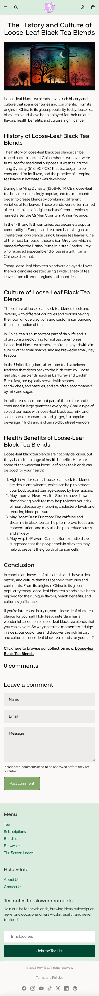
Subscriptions (15, 831)
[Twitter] (58, 988)
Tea (7, 824)
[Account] (82, 7)
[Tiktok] (49, 988)
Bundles (10, 838)
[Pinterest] (75, 988)
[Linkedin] (66, 988)
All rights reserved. (61, 968)
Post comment (22, 783)
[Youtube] (41, 988)
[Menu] (5, 7)
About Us (11, 879)
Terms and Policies (49, 977)
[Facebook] (24, 988)
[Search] (16, 7)
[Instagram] (33, 988)
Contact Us (13, 886)
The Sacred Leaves (19, 852)
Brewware (11, 845)
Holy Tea (42, 968)
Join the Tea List (49, 950)
